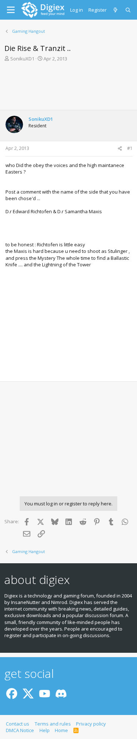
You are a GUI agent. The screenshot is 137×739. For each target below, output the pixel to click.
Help (44, 730)
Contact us (17, 723)
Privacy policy (91, 723)
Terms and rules (53, 723)
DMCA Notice (20, 730)
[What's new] (116, 10)
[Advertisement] (68, 88)
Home (61, 730)
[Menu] (10, 10)
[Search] (128, 10)
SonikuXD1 (22, 58)
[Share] (120, 148)
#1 (130, 148)
